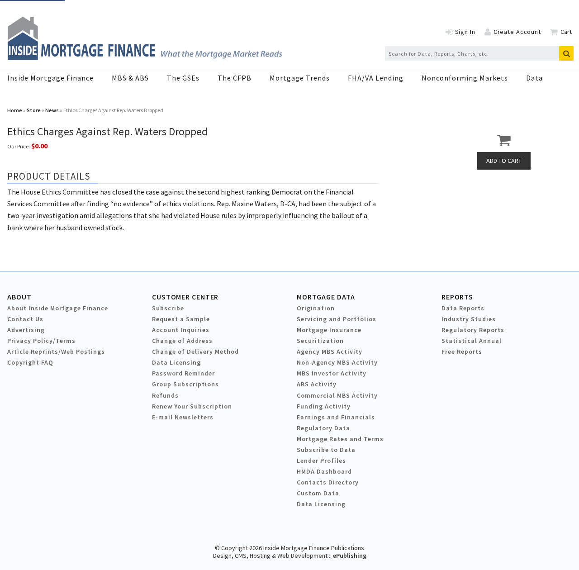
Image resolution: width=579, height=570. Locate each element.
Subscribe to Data (326, 450)
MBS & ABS (130, 77)
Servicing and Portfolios (336, 319)
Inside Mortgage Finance (50, 77)
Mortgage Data (326, 296)
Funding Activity (324, 406)
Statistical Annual (471, 341)
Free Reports (461, 351)
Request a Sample (181, 319)
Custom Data (318, 493)
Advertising (26, 330)
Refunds (165, 395)
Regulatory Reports (472, 330)
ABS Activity (317, 384)
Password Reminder (183, 373)
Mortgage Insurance (329, 330)
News (52, 110)
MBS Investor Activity (331, 373)
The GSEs (183, 77)
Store (34, 110)
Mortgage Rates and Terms (340, 439)
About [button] (19, 296)
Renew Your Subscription (192, 406)
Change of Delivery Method (195, 351)
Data (534, 77)
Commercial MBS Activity (337, 395)
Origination (316, 308)
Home (14, 110)
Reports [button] (457, 296)
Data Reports (462, 308)
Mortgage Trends (300, 77)
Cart (566, 32)
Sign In (465, 32)
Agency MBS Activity (329, 351)
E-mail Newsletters (183, 417)
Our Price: (18, 146)
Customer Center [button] (185, 296)
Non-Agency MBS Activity (337, 362)
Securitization (320, 341)
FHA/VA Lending (375, 77)
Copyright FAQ (30, 362)
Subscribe (168, 308)
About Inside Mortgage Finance (57, 308)
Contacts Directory (328, 482)
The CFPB (235, 77)
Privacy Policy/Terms (41, 341)
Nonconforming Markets (465, 77)
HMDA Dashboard (324, 471)
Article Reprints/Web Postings (56, 351)
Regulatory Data (323, 428)
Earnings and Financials (336, 417)
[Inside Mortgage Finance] (144, 57)
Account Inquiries (180, 330)
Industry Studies (468, 319)
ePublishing (349, 555)
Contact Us (25, 319)
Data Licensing (176, 362)
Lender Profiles (321, 460)
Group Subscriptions (185, 384)
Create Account (517, 32)
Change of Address (182, 341)
